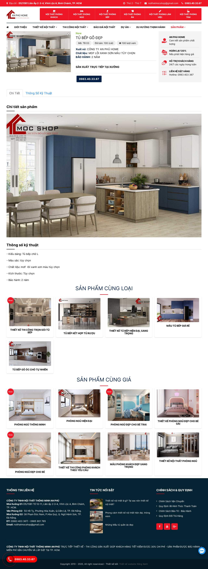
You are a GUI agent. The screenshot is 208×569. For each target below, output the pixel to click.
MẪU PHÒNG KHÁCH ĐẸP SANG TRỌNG (128, 465)
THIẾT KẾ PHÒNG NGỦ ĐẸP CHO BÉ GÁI (178, 422)
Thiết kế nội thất (44, 27)
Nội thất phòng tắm (188, 15)
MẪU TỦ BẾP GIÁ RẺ (178, 325)
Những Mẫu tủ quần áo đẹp (119, 524)
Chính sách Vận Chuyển (171, 501)
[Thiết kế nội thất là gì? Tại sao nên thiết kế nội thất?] (96, 503)
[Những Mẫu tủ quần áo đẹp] (96, 528)
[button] (68, 34)
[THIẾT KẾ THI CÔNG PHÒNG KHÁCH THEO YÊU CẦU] (79, 448)
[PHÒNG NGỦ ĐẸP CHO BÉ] (30, 450)
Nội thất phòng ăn (132, 15)
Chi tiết (14, 93)
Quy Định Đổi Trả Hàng (171, 515)
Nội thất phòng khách (54, 15)
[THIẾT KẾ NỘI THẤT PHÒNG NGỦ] (178, 444)
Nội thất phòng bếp (107, 15)
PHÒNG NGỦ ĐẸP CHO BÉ (30, 471)
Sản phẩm (177, 27)
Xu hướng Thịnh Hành (150, 27)
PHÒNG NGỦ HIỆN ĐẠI (79, 421)
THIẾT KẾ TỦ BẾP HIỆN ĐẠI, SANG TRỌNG (128, 332)
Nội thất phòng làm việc (160, 15)
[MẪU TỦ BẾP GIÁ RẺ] (178, 310)
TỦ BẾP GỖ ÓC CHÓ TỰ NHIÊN (30, 369)
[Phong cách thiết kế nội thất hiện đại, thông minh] (96, 515)
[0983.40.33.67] (202, 550)
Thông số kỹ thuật (39, 93)
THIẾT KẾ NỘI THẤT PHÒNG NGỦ (178, 461)
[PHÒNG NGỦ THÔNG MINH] (30, 405)
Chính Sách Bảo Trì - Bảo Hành (175, 511)
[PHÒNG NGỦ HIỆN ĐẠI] (79, 403)
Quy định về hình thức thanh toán (177, 506)
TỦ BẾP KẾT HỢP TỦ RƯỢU (79, 333)
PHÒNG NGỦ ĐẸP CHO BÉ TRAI (129, 424)
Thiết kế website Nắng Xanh (133, 564)
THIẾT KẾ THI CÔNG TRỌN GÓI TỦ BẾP (30, 331)
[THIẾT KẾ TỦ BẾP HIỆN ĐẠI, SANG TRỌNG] (129, 312)
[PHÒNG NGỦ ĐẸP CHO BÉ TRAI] (129, 405)
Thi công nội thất (75, 27)
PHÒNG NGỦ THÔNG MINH (30, 424)
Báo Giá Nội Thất (104, 27)
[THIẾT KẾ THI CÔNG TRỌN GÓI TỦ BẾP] (30, 312)
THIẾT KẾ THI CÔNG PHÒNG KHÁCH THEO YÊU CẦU (79, 469)
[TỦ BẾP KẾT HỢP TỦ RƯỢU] (79, 314)
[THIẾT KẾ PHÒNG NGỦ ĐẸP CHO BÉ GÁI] (178, 403)
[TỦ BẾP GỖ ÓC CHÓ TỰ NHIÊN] (30, 353)
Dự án (125, 27)
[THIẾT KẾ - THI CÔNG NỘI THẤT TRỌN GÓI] (17, 14)
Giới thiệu (20, 27)
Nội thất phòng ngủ (81, 15)
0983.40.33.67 (89, 79)
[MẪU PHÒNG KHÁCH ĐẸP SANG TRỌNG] (129, 446)
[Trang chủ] (8, 27)
